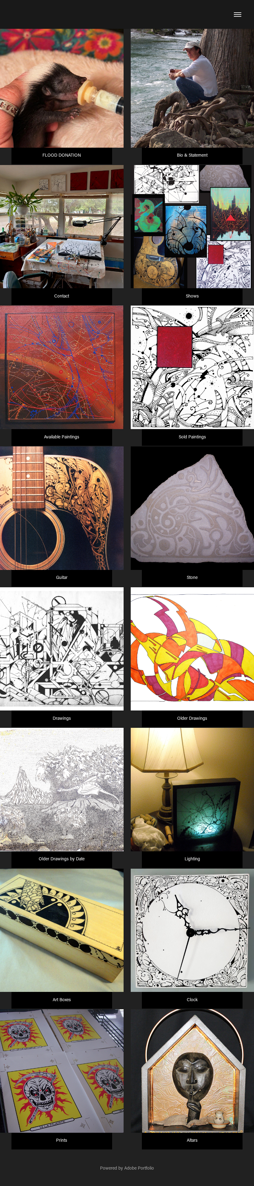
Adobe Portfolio (139, 1168)
